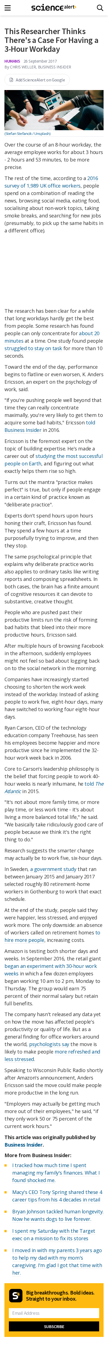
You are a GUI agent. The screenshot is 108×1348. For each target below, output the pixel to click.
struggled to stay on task (33, 348)
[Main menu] (9, 7)
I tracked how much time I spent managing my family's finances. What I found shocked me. (55, 1172)
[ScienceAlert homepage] (54, 7)
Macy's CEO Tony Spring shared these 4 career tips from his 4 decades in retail (57, 1196)
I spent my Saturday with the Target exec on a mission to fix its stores (53, 1234)
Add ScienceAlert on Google (40, 80)
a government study (53, 869)
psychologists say (49, 1044)
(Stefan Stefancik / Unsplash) (27, 133)
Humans (12, 61)
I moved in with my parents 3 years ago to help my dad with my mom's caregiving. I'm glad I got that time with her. (57, 1261)
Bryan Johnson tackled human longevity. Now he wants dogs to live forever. (58, 1215)
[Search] (100, 7)
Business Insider (23, 1144)
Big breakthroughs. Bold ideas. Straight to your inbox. (60, 1296)
